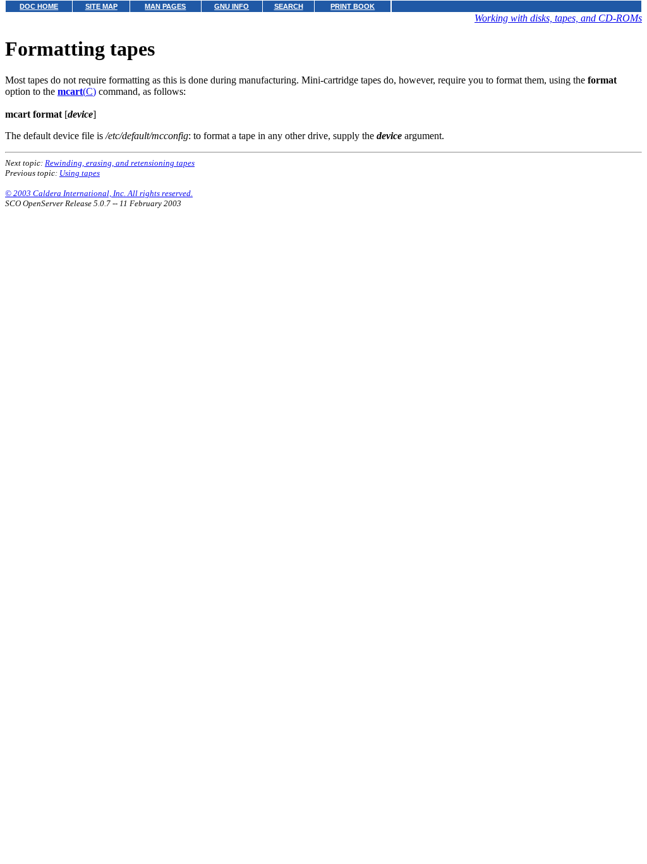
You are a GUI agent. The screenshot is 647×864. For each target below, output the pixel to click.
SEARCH (288, 6)
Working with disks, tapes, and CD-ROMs (558, 18)
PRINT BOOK (352, 6)
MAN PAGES (165, 6)
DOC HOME (39, 6)
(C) (76, 91)
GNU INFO (231, 6)
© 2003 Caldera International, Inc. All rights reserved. (99, 193)
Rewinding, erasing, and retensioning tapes (120, 163)
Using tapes (79, 173)
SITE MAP (101, 6)
